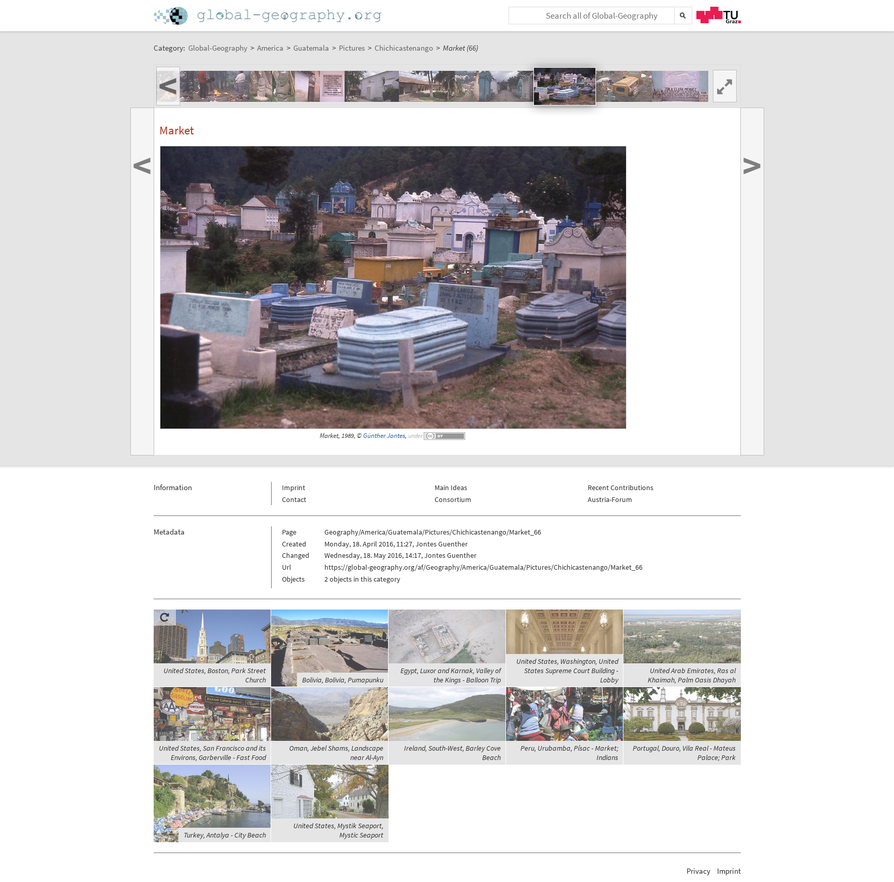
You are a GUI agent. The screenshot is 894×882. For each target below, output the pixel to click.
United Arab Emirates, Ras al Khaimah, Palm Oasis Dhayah (692, 675)
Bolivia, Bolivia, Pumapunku (342, 680)
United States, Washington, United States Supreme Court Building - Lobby (567, 671)
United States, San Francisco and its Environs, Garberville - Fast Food (212, 752)
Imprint (293, 487)
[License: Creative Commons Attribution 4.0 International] (445, 435)
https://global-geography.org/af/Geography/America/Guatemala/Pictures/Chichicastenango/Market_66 (483, 567)
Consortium (453, 499)
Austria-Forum (610, 499)
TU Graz (718, 15)
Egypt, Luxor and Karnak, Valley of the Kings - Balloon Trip (450, 675)
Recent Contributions (620, 487)
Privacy (698, 871)
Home (268, 16)
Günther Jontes (384, 435)
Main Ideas (451, 487)
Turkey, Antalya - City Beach (225, 835)
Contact (294, 499)
